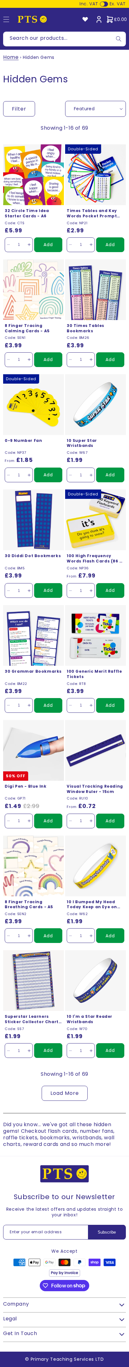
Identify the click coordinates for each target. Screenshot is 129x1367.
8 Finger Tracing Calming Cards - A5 (27, 328)
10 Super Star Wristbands (82, 443)
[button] (116, 19)
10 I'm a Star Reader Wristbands (89, 1019)
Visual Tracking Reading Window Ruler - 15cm (95, 789)
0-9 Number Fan (23, 440)
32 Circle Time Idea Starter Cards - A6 (27, 213)
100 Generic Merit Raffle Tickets (94, 674)
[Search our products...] (119, 39)
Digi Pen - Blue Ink (25, 786)
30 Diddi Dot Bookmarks (33, 555)
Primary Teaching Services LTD (67, 1359)
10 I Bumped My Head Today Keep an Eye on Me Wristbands (92, 904)
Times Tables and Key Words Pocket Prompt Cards (92, 213)
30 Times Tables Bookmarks (85, 328)
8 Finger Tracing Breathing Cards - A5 (29, 904)
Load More (64, 1093)
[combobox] (64, 39)
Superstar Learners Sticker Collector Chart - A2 (33, 1019)
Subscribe (107, 1232)
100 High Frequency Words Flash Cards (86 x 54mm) (94, 558)
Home (10, 57)
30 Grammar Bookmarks (33, 671)
